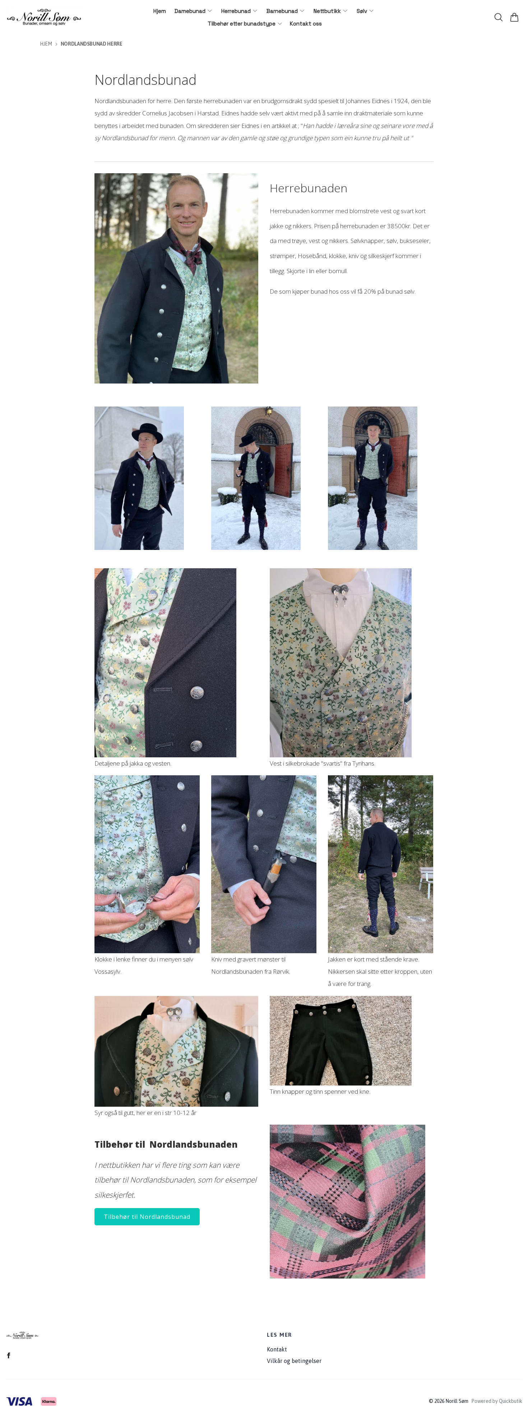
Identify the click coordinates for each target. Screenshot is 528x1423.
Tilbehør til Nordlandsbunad (147, 1217)
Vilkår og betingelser (294, 1361)
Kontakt (277, 1349)
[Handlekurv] (514, 17)
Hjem (46, 44)
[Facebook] (8, 1355)
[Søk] (498, 17)
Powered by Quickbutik (496, 1401)
